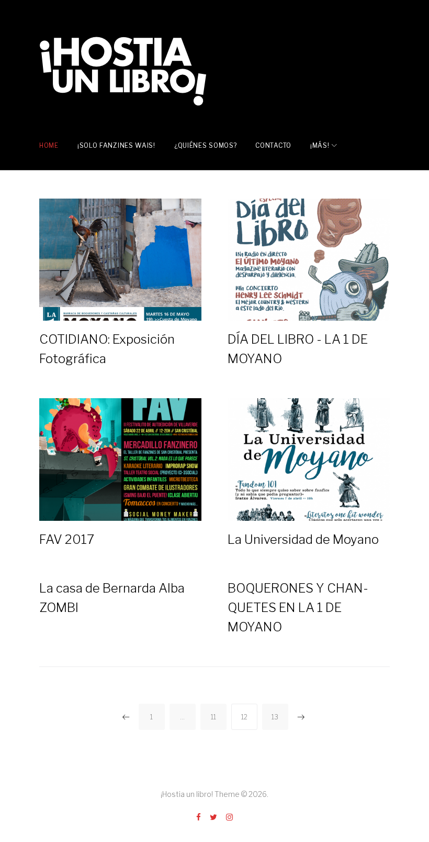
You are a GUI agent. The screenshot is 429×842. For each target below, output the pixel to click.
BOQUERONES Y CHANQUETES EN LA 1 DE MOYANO (298, 608)
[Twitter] (213, 818)
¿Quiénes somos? (205, 145)
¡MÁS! (320, 145)
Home (49, 145)
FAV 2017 (66, 539)
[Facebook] (198, 818)
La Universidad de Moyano (303, 539)
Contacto (273, 145)
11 (213, 717)
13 (275, 717)
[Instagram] (229, 818)
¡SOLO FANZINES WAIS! (116, 145)
